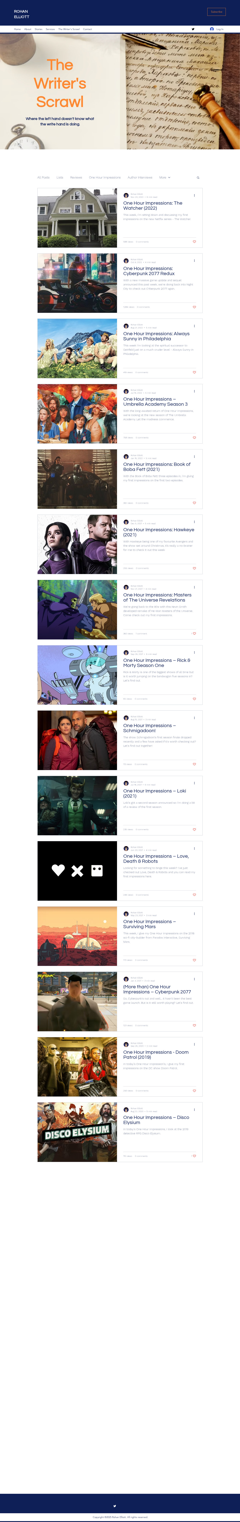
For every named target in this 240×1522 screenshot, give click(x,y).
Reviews (76, 177)
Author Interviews (140, 177)
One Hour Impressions (105, 177)
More (162, 177)
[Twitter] (193, 29)
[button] (198, 178)
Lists (60, 177)
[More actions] (195, 195)
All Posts (43, 177)
